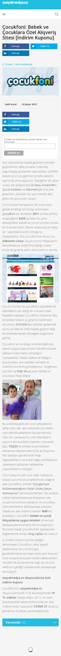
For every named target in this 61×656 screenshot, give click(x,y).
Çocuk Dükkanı (12, 189)
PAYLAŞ (15, 46)
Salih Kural (11, 104)
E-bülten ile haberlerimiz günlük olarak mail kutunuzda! (25, 140)
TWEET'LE (44, 46)
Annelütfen (49, 185)
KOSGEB (21, 324)
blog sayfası (35, 534)
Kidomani (32, 189)
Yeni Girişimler (23, 64)
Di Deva (36, 185)
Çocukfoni (8, 214)
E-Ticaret (8, 64)
